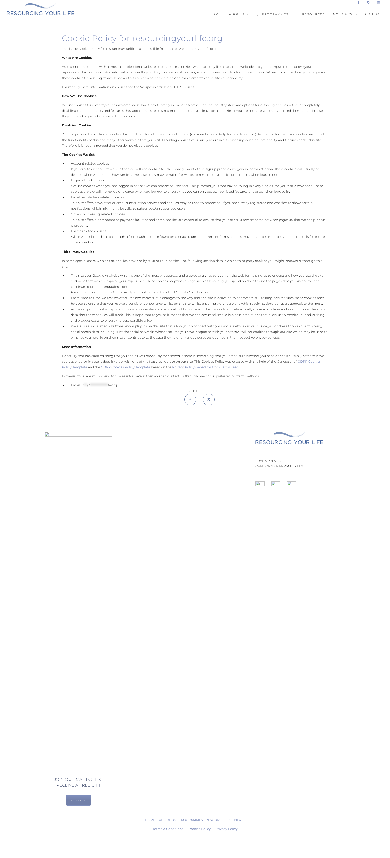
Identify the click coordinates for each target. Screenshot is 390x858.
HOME (215, 14)
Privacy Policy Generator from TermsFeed (205, 367)
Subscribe (78, 800)
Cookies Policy (199, 829)
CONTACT (374, 14)
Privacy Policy (226, 829)
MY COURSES (345, 14)
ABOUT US (238, 14)
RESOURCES (313, 14)
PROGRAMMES (275, 14)
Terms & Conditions (168, 829)
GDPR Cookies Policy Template (125, 367)
